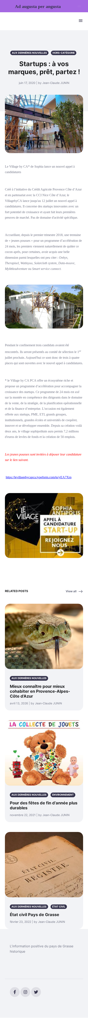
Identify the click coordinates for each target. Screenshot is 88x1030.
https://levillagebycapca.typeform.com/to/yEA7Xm (38, 477)
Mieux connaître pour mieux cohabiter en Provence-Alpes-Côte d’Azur (40, 691)
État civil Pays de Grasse (34, 914)
